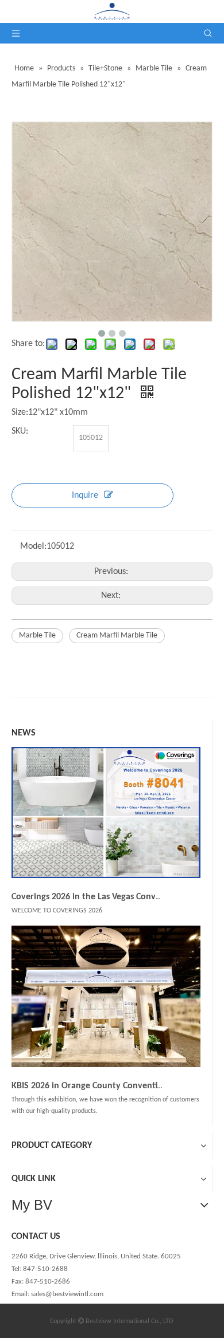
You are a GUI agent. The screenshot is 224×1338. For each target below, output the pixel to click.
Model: (33, 546)
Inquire (85, 495)
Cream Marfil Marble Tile (116, 635)
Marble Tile (37, 635)
